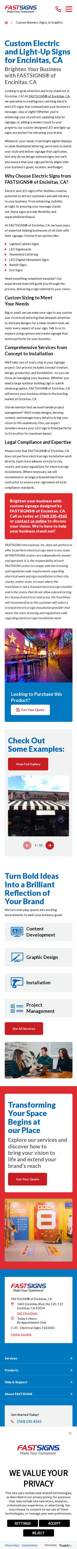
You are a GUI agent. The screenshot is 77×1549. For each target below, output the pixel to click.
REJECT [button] (38, 1533)
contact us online (31, 521)
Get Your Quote (32, 710)
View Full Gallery (28, 764)
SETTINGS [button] (23, 1523)
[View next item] (50, 845)
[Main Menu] (69, 9)
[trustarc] (65, 1545)
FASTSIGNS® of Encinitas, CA (49, 96)
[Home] (21, 9)
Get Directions (27, 1313)
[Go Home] (6, 22)
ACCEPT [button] (54, 1523)
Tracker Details (29, 1545)
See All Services (24, 1028)
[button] (70, 1433)
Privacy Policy (12, 1545)
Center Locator (21, 1334)
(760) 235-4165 (53, 516)
